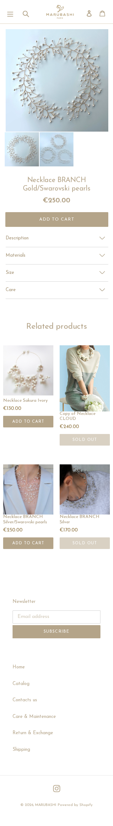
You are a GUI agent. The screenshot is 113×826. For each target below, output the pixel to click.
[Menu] (10, 11)
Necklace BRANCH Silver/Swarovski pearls (25, 520)
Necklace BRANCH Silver (80, 520)
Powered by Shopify (75, 805)
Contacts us (25, 700)
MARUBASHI (45, 805)
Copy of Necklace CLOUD (77, 416)
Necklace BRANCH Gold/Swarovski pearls (56, 184)
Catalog (21, 684)
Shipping (21, 749)
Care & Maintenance (34, 716)
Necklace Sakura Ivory (25, 400)
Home (19, 667)
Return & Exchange (33, 733)
